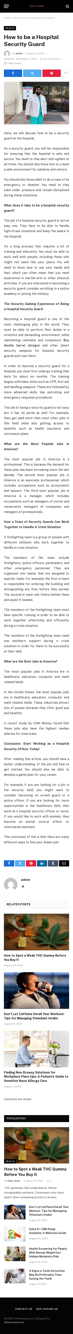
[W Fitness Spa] (36, 6)
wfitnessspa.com (14, 1322)
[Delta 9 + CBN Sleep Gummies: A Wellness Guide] (15, 1234)
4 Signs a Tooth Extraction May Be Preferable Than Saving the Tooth (47, 1274)
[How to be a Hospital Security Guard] (36, 103)
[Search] (67, 6)
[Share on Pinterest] (51, 73)
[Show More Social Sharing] (65, 73)
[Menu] (6, 6)
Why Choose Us (47, 1309)
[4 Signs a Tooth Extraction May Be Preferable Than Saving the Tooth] (15, 1276)
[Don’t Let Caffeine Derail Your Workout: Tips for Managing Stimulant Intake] (36, 990)
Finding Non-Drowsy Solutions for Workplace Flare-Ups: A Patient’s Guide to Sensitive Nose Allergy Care (36, 1077)
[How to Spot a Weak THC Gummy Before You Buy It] (36, 932)
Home (7, 18)
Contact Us (23, 1309)
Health (9, 28)
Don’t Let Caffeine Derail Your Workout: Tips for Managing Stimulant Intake (49, 1210)
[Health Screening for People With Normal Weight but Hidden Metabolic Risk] (15, 1253)
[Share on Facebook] (13, 73)
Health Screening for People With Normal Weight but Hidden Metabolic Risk (48, 1252)
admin (19, 53)
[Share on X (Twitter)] (32, 73)
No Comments (52, 58)
